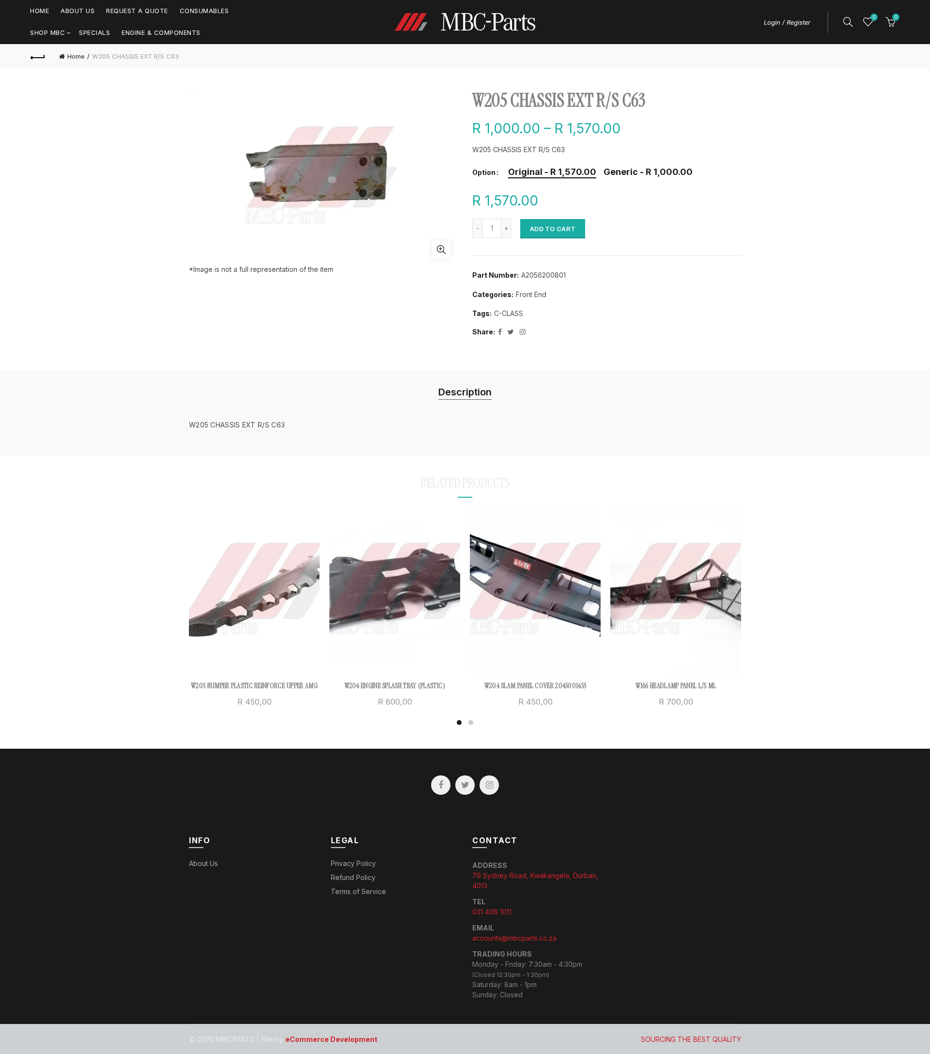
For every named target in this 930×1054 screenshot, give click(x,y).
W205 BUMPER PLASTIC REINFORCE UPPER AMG (254, 685)
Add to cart (552, 229)
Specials (94, 32)
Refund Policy (353, 877)
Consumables (204, 11)
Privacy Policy (353, 863)
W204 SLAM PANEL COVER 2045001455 (535, 685)
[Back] (38, 56)
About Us (77, 11)
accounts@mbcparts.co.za (514, 938)
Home (39, 11)
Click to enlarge (441, 249)
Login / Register (787, 22)
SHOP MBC (47, 32)
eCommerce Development (331, 1039)
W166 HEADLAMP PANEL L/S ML (676, 685)
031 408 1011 (492, 912)
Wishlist (873, 17)
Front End (531, 294)
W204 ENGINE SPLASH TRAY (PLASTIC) (395, 685)
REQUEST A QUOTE (137, 11)
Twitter (465, 785)
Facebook (440, 785)
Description (465, 392)
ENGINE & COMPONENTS (161, 32)
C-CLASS (508, 313)
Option (484, 172)
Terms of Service (358, 891)
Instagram (489, 785)
